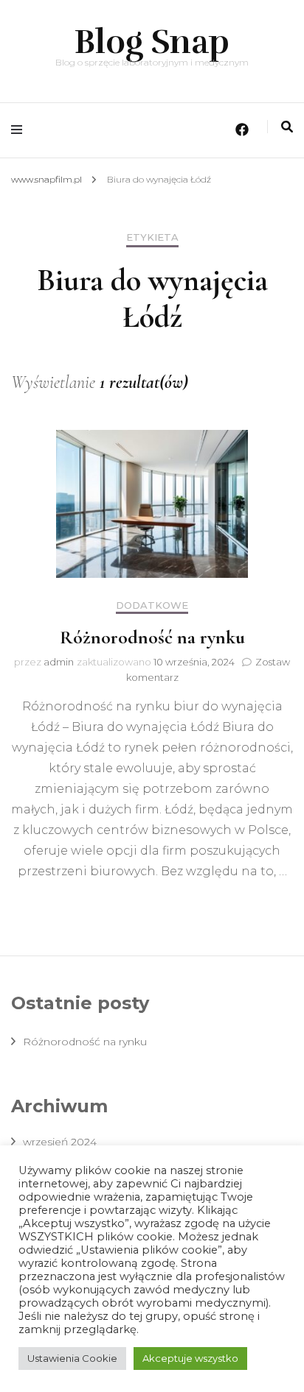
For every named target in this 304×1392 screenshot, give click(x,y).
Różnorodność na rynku (152, 637)
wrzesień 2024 (60, 1141)
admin (59, 662)
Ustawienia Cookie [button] (72, 1358)
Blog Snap (152, 42)
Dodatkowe (152, 605)
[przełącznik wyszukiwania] (287, 127)
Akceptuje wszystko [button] (190, 1358)
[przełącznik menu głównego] (20, 130)
